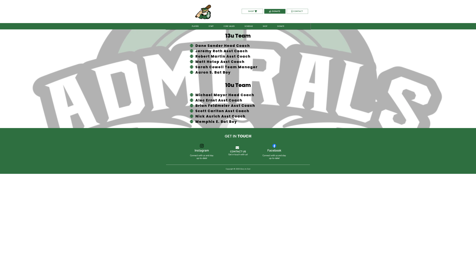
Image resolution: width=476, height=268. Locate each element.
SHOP (265, 26)
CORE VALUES (229, 26)
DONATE (280, 26)
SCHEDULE (249, 26)
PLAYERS (195, 26)
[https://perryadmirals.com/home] (203, 11)
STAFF (211, 26)
